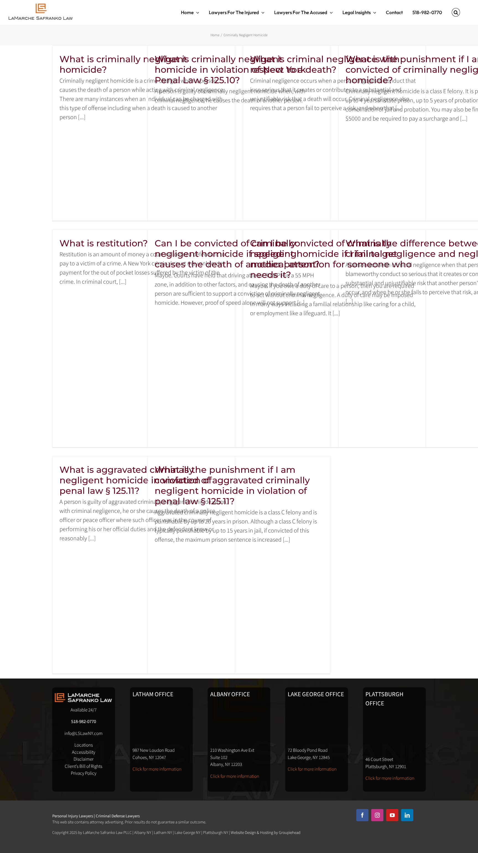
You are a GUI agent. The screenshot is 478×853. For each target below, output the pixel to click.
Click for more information (157, 769)
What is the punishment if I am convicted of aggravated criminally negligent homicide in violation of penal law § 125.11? (232, 485)
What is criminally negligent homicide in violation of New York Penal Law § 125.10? (230, 69)
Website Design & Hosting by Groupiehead (265, 833)
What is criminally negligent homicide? (123, 64)
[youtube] (392, 815)
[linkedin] (407, 815)
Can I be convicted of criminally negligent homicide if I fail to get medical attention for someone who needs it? (331, 259)
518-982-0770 (83, 721)
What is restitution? (103, 243)
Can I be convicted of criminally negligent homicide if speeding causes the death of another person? (237, 254)
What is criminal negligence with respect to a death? (325, 64)
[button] (456, 12)
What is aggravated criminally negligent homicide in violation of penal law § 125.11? (135, 480)
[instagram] (377, 815)
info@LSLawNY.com (83, 733)
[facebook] (362, 815)
